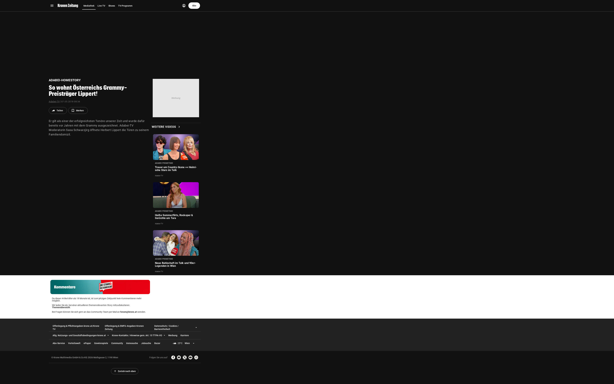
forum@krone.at (128, 312)
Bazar (157, 343)
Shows (111, 5)
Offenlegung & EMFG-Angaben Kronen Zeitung (124, 327)
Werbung (172, 335)
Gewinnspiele (101, 343)
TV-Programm (125, 5)
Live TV (101, 5)
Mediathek (88, 5)
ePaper (87, 343)
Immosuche (132, 343)
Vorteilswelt (74, 343)
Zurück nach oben (125, 371)
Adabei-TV (54, 101)
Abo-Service (59, 343)
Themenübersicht (61, 307)
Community (117, 343)
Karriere (185, 335)
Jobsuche (146, 343)
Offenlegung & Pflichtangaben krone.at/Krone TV (76, 327)
